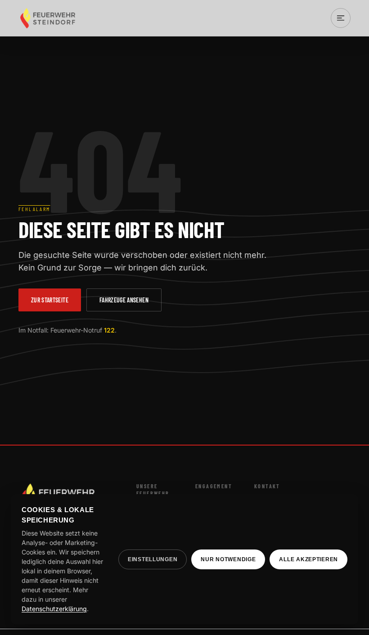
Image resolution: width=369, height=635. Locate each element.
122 (109, 330)
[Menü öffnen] (341, 18)
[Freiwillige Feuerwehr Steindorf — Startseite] (47, 18)
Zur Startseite (49, 300)
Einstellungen (152, 559)
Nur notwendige (228, 559)
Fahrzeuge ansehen (123, 300)
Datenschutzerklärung (54, 608)
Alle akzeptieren (308, 559)
